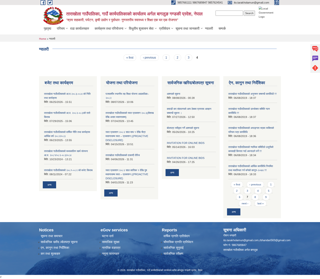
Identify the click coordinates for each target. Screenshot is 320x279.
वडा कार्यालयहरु (79, 28)
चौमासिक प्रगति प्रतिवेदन (178, 242)
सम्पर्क (222, 28)
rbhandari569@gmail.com (275, 240)
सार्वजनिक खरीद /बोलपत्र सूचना (59, 242)
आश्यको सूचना (173, 93)
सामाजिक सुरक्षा (110, 242)
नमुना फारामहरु (110, 253)
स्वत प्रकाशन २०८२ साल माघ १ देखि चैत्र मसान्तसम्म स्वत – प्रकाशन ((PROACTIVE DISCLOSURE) (127, 136)
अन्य (49, 184)
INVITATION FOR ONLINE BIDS (185, 142)
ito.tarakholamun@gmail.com (241, 240)
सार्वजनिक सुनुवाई (174, 248)
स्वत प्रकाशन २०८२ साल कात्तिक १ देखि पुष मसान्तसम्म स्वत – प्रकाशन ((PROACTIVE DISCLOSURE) (127, 174)
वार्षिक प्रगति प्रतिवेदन (177, 236)
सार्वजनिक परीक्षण (173, 253)
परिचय (61, 28)
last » (260, 203)
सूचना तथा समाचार (51, 236)
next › (245, 203)
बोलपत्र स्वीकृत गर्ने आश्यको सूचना (183, 127)
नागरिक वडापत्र (111, 248)
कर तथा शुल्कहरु (50, 253)
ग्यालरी (209, 28)
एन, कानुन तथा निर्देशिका (55, 248)
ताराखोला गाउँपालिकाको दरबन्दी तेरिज (123, 155)
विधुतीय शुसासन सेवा (141, 28)
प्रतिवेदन (164, 28)
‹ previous (149, 57)
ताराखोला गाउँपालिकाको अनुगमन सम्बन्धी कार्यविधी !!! (252, 93)
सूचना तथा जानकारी (187, 28)
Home (42, 38)
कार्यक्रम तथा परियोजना (109, 28)
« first (129, 57)
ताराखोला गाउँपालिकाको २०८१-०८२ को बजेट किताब (68, 170)
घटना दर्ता (108, 236)
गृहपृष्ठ (47, 28)
